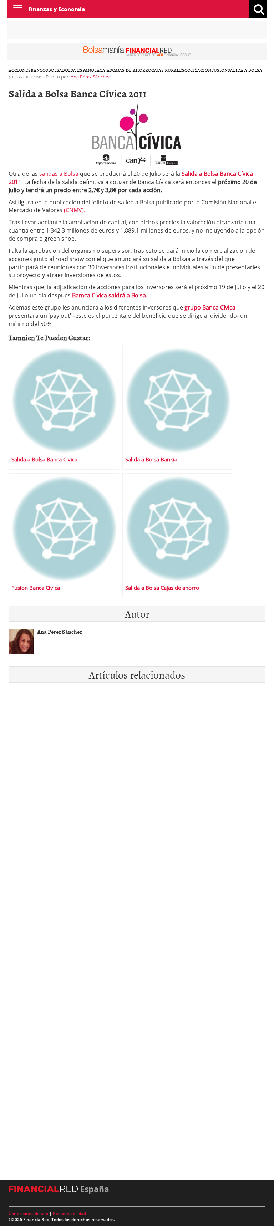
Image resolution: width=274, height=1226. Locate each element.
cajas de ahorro (131, 69)
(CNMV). (74, 210)
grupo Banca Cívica (209, 307)
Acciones (20, 69)
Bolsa (55, 69)
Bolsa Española (81, 69)
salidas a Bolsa (59, 174)
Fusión (219, 69)
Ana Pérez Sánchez (90, 76)
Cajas (106, 69)
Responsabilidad (69, 1213)
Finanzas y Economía (56, 8)
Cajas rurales (167, 69)
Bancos (39, 69)
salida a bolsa (245, 69)
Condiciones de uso (28, 1213)
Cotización (197, 69)
